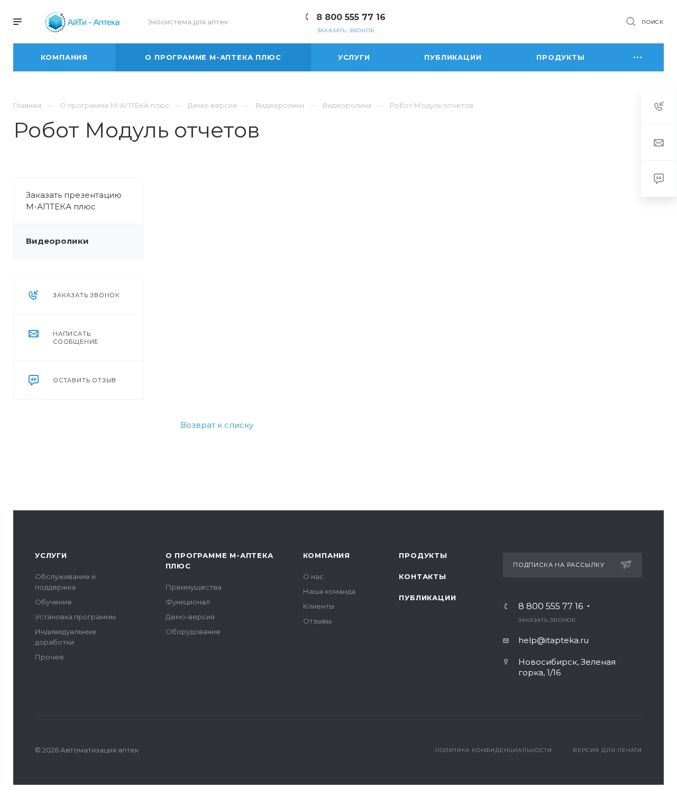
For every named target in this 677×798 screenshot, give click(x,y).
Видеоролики (57, 241)
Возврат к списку (216, 425)
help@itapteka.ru (553, 640)
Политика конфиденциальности (493, 750)
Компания (326, 555)
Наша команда (329, 591)
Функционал (188, 602)
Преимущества (194, 587)
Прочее (49, 657)
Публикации (427, 597)
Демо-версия (190, 616)
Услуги (51, 555)
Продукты (423, 555)
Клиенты (318, 606)
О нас (313, 576)
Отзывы (317, 621)
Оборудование (193, 631)
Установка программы (75, 616)
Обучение (53, 602)
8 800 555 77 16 (351, 17)
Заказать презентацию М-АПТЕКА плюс (74, 201)
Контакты (422, 576)
